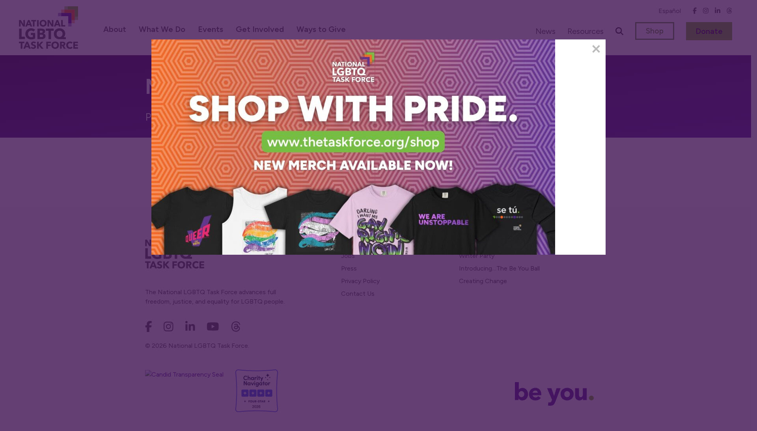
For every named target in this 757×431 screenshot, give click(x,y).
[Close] (596, 48)
